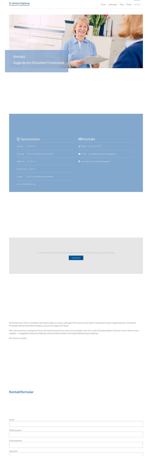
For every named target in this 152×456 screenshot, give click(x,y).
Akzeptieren (76, 258)
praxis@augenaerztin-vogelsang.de (102, 154)
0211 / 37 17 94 (95, 146)
